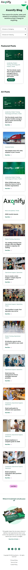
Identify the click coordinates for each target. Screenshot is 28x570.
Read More (11, 79)
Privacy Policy (14, 560)
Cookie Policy (14, 564)
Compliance (8, 403)
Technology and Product (11, 113)
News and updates (10, 210)
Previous (1, 67)
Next (26, 67)
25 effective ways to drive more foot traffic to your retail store (14, 343)
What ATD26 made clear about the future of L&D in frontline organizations (13, 184)
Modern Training (15, 112)
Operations (17, 239)
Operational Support (10, 272)
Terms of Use (14, 562)
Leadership (10, 63)
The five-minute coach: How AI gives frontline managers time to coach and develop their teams (14, 73)
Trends (13, 66)
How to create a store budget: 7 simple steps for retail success (13, 277)
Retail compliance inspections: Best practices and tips (13, 473)
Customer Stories (9, 147)
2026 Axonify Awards (11, 214)
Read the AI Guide (13, 539)
